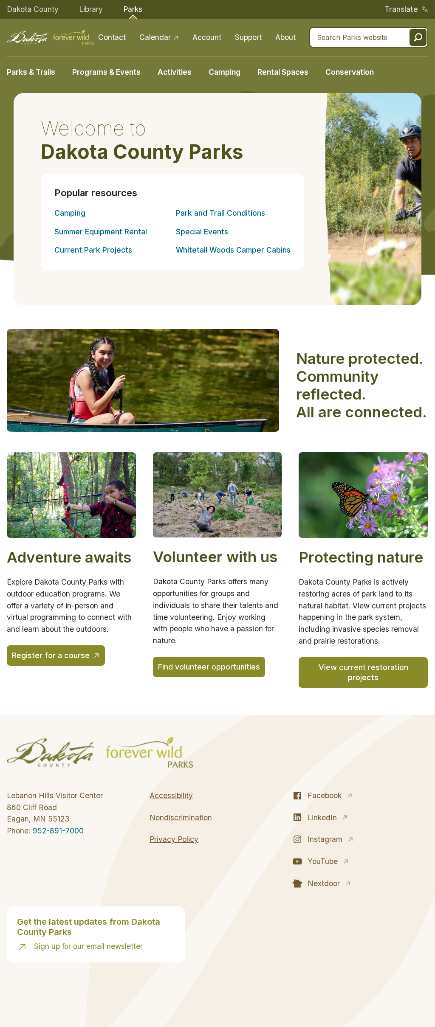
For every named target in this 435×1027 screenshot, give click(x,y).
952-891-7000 (58, 830)
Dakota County (33, 9)
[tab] (35, 71)
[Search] (418, 37)
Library (91, 9)
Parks (132, 9)
